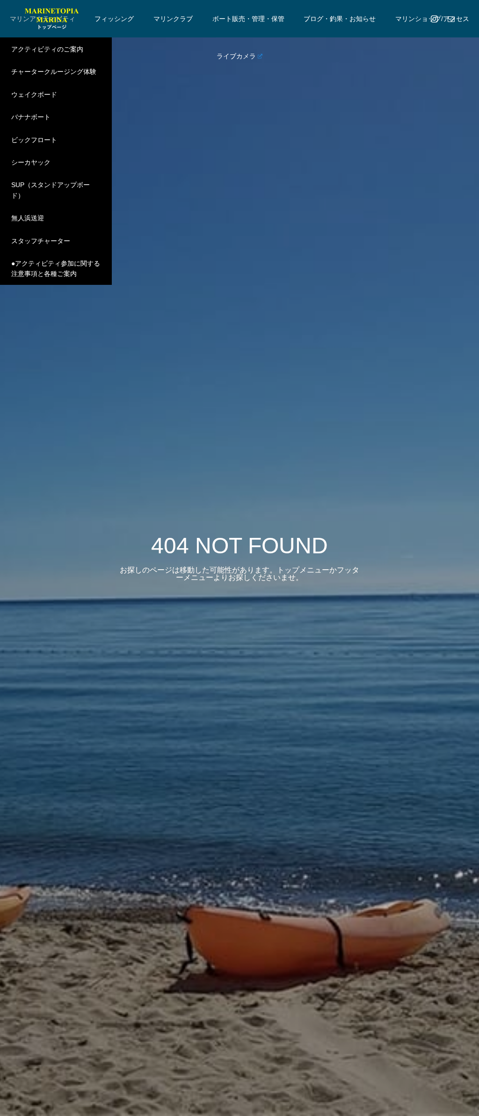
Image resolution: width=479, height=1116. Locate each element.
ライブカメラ (236, 56)
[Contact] (451, 18)
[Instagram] (434, 18)
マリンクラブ (173, 18)
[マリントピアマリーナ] (51, 18)
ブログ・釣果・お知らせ (340, 18)
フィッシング (114, 18)
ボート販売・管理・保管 (248, 18)
